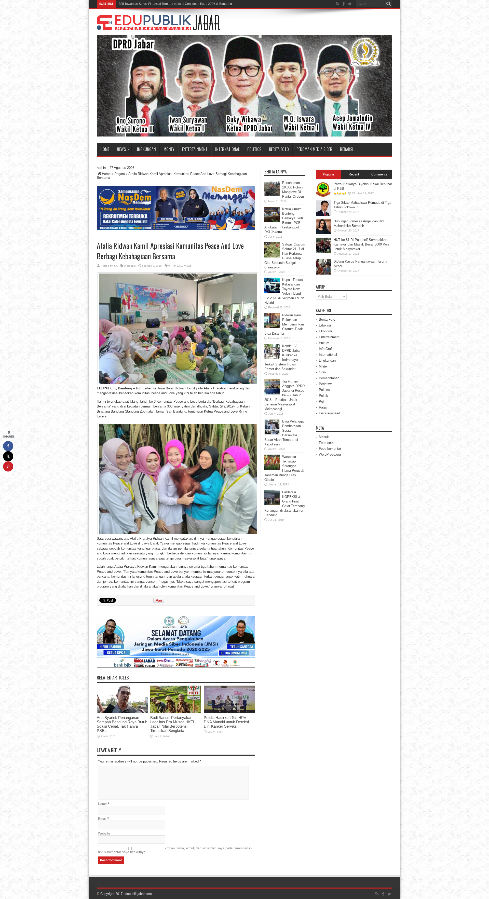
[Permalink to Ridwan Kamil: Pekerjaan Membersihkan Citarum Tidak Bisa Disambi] (272, 327)
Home (104, 149)
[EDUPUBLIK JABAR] (158, 26)
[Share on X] (8, 456)
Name (102, 804)
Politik (323, 396)
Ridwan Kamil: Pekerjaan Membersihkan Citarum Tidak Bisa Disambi (284, 324)
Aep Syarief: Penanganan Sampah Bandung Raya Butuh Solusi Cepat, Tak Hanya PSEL (122, 724)
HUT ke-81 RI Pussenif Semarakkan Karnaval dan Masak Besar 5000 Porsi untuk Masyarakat (362, 244)
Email (102, 819)
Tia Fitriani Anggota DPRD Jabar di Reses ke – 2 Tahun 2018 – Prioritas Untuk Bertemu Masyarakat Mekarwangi (284, 395)
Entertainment (195, 149)
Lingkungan (145, 149)
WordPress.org (330, 454)
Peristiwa (325, 384)
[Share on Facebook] (8, 446)
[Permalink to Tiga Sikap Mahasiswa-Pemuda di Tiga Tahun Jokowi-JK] (323, 214)
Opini (323, 372)
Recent (354, 174)
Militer (323, 366)
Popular (328, 174)
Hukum (324, 343)
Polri (322, 401)
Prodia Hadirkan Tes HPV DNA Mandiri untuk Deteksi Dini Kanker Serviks (226, 721)
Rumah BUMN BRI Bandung (138, 4)
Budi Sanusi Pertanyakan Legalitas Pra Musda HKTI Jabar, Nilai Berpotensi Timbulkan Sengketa (172, 724)
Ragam (119, 174)
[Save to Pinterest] (8, 466)
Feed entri (326, 443)
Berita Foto (279, 149)
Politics (254, 149)
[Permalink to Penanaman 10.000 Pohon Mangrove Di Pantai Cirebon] (272, 195)
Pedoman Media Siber (314, 149)
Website (104, 833)
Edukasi (325, 325)
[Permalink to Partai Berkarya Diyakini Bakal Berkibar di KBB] (323, 196)
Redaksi (346, 149)
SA (116, 265)
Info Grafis (326, 349)
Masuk (324, 437)
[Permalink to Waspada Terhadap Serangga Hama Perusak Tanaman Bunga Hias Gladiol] (272, 469)
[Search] (388, 4)
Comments (379, 174)
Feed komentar (330, 449)
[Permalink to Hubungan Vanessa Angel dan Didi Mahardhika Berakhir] (323, 233)
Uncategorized (329, 413)
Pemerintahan (329, 378)
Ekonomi (325, 331)
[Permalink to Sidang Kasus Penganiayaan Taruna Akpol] (323, 273)
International (227, 149)
